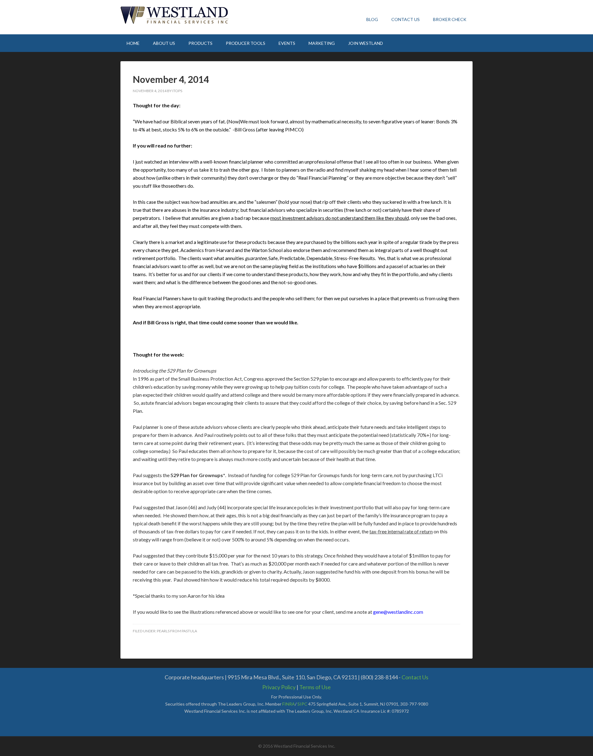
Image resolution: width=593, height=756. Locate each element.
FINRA (288, 704)
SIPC (302, 704)
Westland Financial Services (177, 15)
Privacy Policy (279, 687)
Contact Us (415, 677)
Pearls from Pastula (177, 631)
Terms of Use (315, 687)
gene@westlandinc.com (398, 612)
